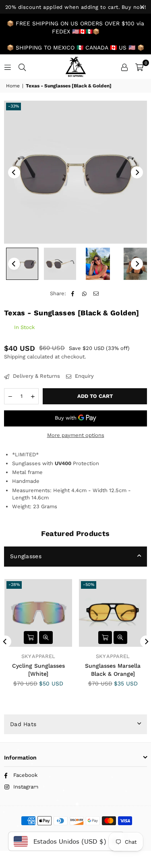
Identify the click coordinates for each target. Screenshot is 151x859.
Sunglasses (25, 556)
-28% (14, 584)
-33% (13, 106)
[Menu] (7, 67)
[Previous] (14, 172)
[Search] (22, 67)
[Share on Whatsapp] (84, 293)
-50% (88, 584)
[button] (139, 67)
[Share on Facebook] (73, 293)
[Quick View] (46, 637)
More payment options (75, 435)
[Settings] (124, 67)
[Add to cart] (30, 637)
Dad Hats (23, 724)
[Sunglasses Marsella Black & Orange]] (113, 613)
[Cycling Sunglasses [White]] (38, 613)
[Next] (137, 172)
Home (13, 86)
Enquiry (83, 376)
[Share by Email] (96, 293)
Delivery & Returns (35, 376)
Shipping (14, 357)
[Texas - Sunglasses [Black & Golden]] (22, 263)
